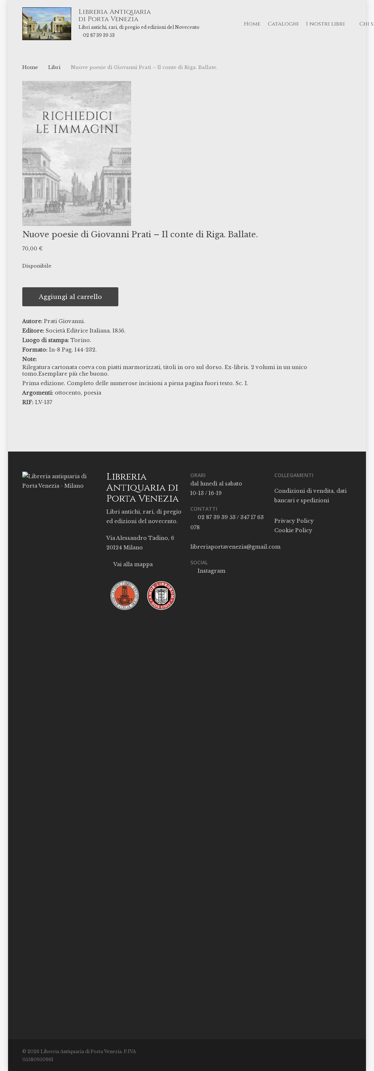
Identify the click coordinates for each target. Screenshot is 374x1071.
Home (30, 67)
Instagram (210, 571)
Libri (54, 67)
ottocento (68, 392)
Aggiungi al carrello (70, 296)
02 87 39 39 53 (99, 35)
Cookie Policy (293, 530)
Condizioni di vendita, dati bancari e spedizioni (310, 496)
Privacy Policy (294, 521)
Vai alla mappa (132, 564)
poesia (92, 392)
